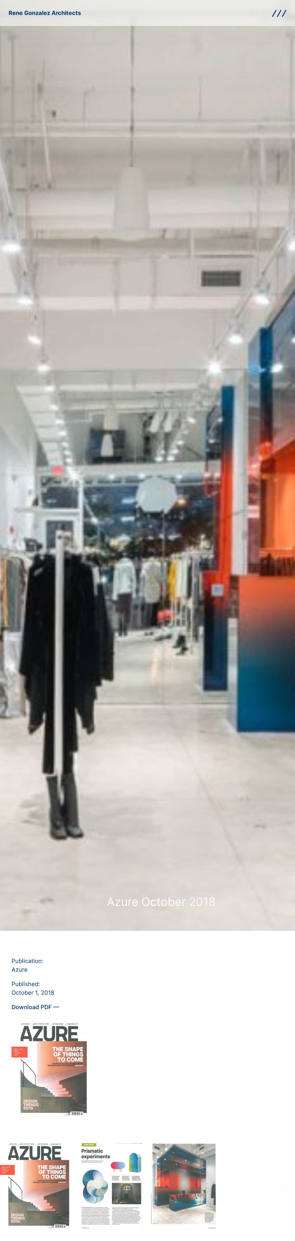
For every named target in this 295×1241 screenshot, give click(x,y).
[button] (11, 1187)
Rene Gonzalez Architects (45, 13)
